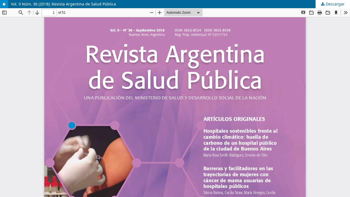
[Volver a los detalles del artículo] (4, 4)
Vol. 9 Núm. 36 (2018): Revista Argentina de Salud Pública (63, 4)
